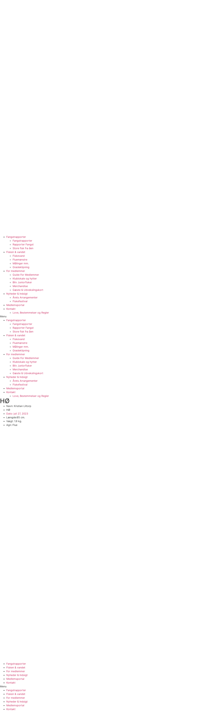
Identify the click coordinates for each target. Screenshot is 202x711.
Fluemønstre (20, 259)
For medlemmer (15, 271)
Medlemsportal (15, 305)
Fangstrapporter (16, 236)
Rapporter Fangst (23, 244)
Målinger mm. (21, 263)
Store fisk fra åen (23, 248)
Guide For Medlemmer (26, 274)
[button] (101, 316)
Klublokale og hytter (25, 278)
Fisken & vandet (15, 252)
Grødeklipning (21, 267)
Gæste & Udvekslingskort (28, 289)
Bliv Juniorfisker (22, 282)
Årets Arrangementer (25, 297)
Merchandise (20, 286)
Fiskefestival (20, 301)
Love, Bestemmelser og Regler (31, 312)
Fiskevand (19, 255)
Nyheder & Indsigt (17, 293)
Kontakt (10, 308)
